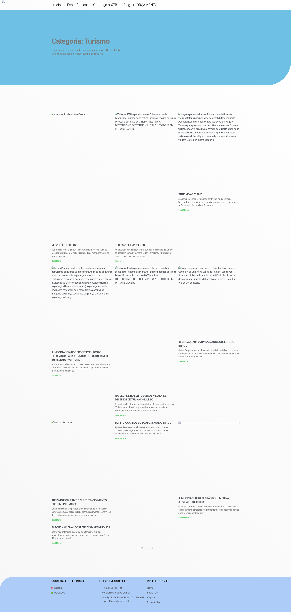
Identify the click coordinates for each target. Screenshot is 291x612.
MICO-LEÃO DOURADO (64, 245)
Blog (126, 5)
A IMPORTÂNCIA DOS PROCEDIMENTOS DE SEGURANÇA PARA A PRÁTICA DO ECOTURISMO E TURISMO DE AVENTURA (80, 356)
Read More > (57, 261)
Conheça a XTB (105, 5)
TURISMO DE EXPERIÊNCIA (130, 245)
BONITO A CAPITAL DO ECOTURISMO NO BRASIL (143, 422)
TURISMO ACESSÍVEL (190, 194)
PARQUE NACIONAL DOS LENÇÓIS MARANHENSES (81, 527)
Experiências (77, 5)
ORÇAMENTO (147, 5)
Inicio (56, 5)
